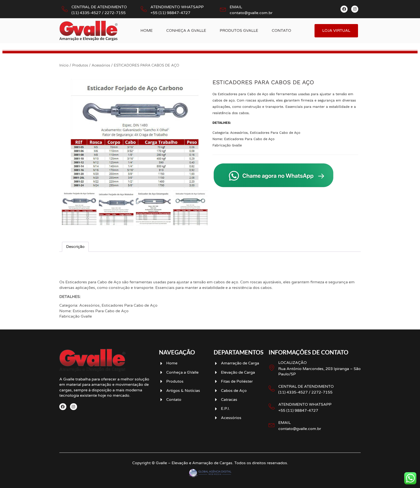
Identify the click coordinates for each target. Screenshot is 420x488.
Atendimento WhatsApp (177, 7)
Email (236, 7)
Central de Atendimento (99, 7)
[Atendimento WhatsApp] (144, 9)
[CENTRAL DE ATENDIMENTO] (272, 389)
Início (64, 65)
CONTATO (281, 30)
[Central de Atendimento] (65, 9)
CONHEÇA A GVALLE (186, 30)
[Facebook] (344, 9)
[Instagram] (354, 9)
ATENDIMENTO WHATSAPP (305, 404)
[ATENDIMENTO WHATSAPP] (272, 407)
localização (292, 362)
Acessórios (101, 65)
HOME (146, 30)
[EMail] (272, 425)
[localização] (272, 368)
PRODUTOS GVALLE (239, 30)
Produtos (80, 65)
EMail (284, 422)
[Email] (223, 9)
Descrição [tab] (75, 246)
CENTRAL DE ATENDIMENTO (306, 386)
